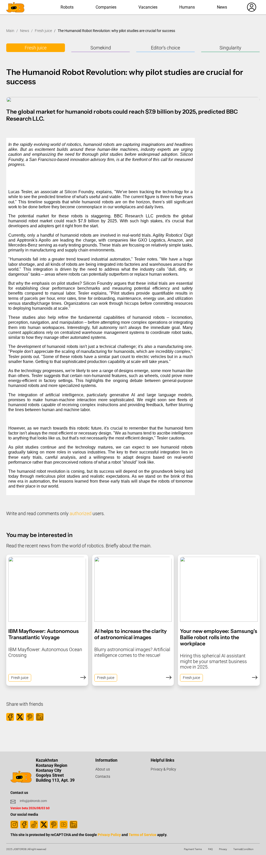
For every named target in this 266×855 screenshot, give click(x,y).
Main (10, 31)
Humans (187, 7)
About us (102, 769)
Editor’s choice (165, 47)
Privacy (223, 849)
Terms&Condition (243, 849)
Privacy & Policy (163, 769)
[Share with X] (20, 717)
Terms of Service (142, 835)
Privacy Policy (109, 835)
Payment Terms (193, 849)
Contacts (102, 776)
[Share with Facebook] (10, 717)
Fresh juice (43, 31)
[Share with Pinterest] (30, 717)
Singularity (230, 47)
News (222, 7)
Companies (106, 7)
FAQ (210, 849)
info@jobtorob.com (33, 801)
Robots (67, 7)
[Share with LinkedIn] (40, 717)
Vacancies (147, 7)
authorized (80, 513)
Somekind (100, 47)
